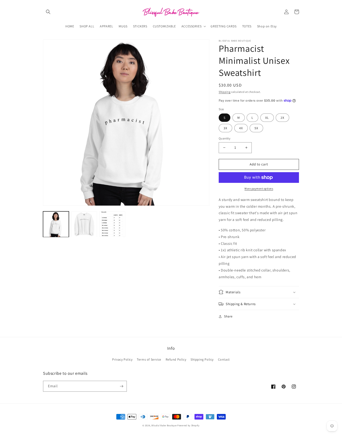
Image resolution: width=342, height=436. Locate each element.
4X (241, 128)
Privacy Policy (122, 359)
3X (225, 128)
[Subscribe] (121, 386)
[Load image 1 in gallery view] (56, 224)
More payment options (259, 188)
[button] (48, 12)
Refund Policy (176, 359)
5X (256, 128)
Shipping (225, 92)
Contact (224, 359)
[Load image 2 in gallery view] (84, 224)
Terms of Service (149, 359)
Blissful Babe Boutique (164, 425)
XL (267, 118)
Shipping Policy (202, 359)
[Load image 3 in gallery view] (112, 224)
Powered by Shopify (188, 425)
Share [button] (228, 316)
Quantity (224, 138)
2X (282, 118)
